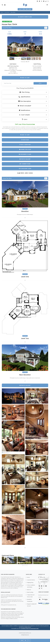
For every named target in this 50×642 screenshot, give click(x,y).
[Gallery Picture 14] (36, 527)
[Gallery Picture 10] (36, 480)
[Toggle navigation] (45, 28)
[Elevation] (25, 46)
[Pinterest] (37, 1)
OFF (28, 61)
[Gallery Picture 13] (13, 530)
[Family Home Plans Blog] (48, 1)
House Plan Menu (7, 27)
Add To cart (25, 135)
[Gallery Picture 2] (36, 396)
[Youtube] (44, 1)
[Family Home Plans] (25, 5)
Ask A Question (25, 144)
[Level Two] (25, 308)
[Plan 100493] (9, 560)
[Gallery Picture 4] (13, 412)
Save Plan (25, 140)
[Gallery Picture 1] (13, 396)
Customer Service (31, 580)
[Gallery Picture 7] (13, 452)
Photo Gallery (26, 159)
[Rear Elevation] (25, 357)
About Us (29, 589)
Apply (40, 83)
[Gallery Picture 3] (36, 421)
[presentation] (3, 561)
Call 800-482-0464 (25, 9)
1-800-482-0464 (44, 582)
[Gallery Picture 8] (13, 469)
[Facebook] (39, 1)
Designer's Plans (25, 154)
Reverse (25, 208)
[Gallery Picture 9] (36, 463)
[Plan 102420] (25, 560)
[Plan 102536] (40, 560)
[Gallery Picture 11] (13, 499)
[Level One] (25, 246)
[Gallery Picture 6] (36, 447)
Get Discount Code (25, 168)
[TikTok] (46, 1)
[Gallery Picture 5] (13, 436)
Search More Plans (25, 17)
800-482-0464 (27, 173)
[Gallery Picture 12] (36, 504)
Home (2, 12)
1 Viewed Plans (25, 164)
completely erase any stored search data (29, 628)
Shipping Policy (30, 582)
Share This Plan (26, 149)
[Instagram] (42, 1)
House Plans (7, 12)
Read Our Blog (30, 592)
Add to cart (25, 77)
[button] (22, 565)
